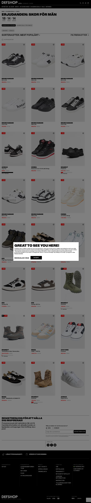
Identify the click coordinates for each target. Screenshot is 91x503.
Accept (36, 258)
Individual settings (21, 258)
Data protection (18, 253)
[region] (46, 251)
